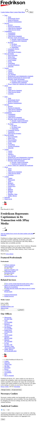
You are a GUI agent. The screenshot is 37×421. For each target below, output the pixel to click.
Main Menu (21, 12)
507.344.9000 (8, 341)
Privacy (6, 369)
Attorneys (10, 73)
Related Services (8, 280)
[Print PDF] (5, 228)
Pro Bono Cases (16, 45)
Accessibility (8, 372)
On (4, 410)
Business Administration (15, 21)
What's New (11, 57)
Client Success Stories (14, 29)
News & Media (12, 58)
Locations (10, 93)
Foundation (11, 50)
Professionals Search (14, 18)
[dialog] (18, 384)
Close (2, 419)
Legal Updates (12, 60)
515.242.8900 (8, 322)
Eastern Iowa (11, 186)
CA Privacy (7, 371)
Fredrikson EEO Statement (19, 41)
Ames (9, 181)
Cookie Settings (5, 12)
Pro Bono (10, 42)
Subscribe (10, 66)
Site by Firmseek (9, 375)
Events (10, 61)
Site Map (6, 366)
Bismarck (10, 183)
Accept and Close (16, 389)
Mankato (10, 191)
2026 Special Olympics (14, 52)
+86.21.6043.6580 (9, 348)
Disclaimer (7, 367)
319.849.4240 (8, 332)
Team (5, 15)
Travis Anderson (9, 266)
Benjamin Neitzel (9, 273)
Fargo (9, 188)
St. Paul (10, 192)
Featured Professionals (11, 257)
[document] (18, 406)
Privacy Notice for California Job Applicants (20, 84)
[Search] (27, 12)
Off (8, 410)
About (6, 85)
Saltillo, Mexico (12, 196)
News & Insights (9, 53)
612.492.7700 (8, 344)
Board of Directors (13, 20)
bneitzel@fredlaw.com (10, 276)
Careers (6, 68)
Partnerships (14, 47)
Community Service (13, 49)
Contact (6, 176)
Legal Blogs (11, 63)
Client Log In (8, 199)
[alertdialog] (18, 406)
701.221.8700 (8, 325)
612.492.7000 (8, 319)
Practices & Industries (14, 26)
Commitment (8, 31)
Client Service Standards (15, 28)
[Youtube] (5, 204)
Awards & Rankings (13, 65)
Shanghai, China (12, 194)
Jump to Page (4, 308)
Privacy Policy (5, 386)
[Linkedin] (5, 202)
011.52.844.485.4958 (10, 351)
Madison (10, 189)
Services (6, 23)
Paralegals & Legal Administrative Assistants (20, 76)
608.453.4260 (8, 338)
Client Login (7, 364)
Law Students (12, 74)
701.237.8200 (8, 335)
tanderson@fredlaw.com (11, 269)
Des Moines (11, 184)
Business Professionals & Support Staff (19, 77)
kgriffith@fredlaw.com (7, 306)
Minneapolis (11, 180)
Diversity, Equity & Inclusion (16, 37)
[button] (5, 230)
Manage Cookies (5, 389)
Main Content (14, 12)
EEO (5, 374)
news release (9, 254)
